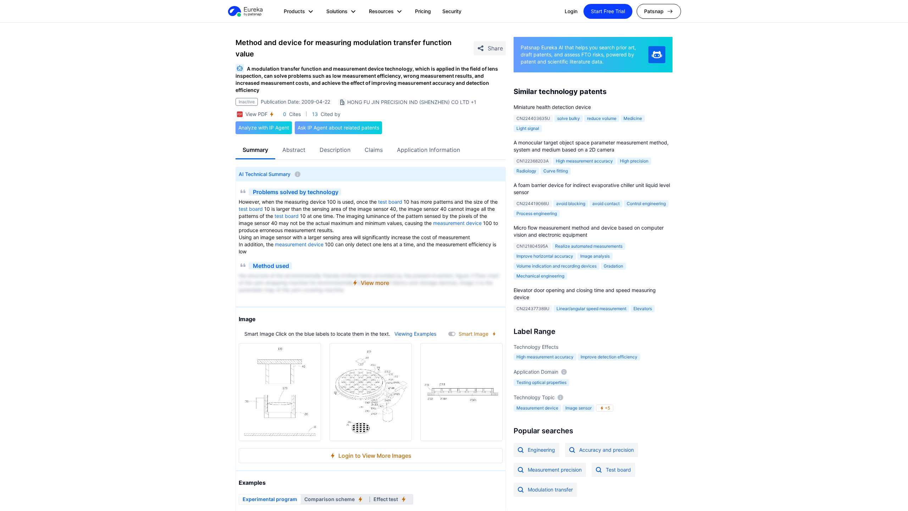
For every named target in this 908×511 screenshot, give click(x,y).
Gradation (613, 266)
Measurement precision (555, 470)
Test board (618, 470)
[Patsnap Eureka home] (244, 11)
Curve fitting (555, 171)
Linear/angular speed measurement (591, 308)
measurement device (457, 223)
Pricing (423, 11)
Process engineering (536, 213)
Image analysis (595, 256)
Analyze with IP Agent (263, 128)
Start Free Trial (608, 11)
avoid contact (606, 203)
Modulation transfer (550, 490)
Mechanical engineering (540, 276)
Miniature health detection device (552, 107)
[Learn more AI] (656, 54)
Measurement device (537, 408)
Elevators (642, 308)
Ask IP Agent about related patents (338, 128)
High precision (634, 161)
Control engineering (646, 203)
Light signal (527, 128)
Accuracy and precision (606, 450)
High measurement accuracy (584, 161)
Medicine (633, 118)
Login (571, 11)
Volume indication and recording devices (556, 266)
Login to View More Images (374, 455)
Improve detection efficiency (609, 356)
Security (451, 11)
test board (390, 202)
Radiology (526, 171)
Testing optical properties (541, 382)
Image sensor (578, 408)
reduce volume (601, 118)
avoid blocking (570, 203)
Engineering (541, 450)
